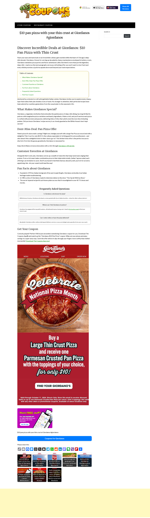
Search (107, 32)
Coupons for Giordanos (54, 438)
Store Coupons (24, 25)
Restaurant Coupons (43, 25)
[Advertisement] (61, 503)
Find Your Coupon (28, 95)
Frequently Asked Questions (31, 91)
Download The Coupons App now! (38, 241)
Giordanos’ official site (66, 146)
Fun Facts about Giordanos (30, 88)
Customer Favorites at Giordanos (32, 84)
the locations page (74, 209)
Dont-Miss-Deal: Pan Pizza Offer (32, 81)
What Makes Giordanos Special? (32, 77)
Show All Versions (125, 7)
